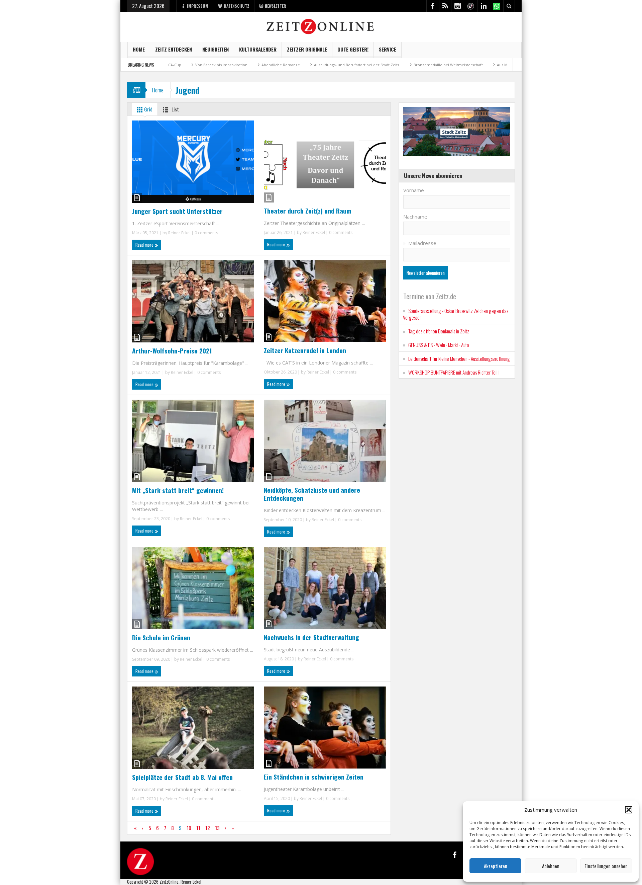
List (175, 109)
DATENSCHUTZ (236, 6)
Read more (144, 244)
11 (198, 827)
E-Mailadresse (419, 243)
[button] (628, 809)
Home (139, 49)
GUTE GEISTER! (352, 49)
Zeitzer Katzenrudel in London (305, 350)
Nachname (415, 216)
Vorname (413, 190)
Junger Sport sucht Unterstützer (177, 211)
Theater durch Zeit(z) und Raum (307, 211)
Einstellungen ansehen (606, 866)
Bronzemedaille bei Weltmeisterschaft (412, 64)
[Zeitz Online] (321, 26)
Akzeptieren (495, 866)
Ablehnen (550, 866)
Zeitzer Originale (307, 49)
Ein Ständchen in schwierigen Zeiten (313, 777)
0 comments (206, 233)
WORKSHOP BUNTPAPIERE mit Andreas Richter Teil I (454, 372)
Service (387, 49)
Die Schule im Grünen (161, 637)
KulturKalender (258, 49)
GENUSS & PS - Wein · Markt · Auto (438, 344)
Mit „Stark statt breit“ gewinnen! (178, 490)
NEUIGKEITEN (215, 49)
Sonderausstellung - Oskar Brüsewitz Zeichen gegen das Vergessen (455, 314)
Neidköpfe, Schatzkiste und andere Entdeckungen (312, 494)
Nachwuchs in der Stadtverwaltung (311, 637)
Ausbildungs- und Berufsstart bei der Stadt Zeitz (321, 64)
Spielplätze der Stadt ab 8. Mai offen (182, 777)
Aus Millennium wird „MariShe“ (489, 64)
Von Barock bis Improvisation (185, 64)
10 (189, 827)
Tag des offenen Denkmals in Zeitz (438, 331)
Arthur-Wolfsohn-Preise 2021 (172, 350)
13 (217, 827)
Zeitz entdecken (173, 49)
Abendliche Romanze (245, 64)
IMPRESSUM (197, 6)
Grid (147, 109)
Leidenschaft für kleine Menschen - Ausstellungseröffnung (459, 358)
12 (207, 827)
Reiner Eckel (179, 233)
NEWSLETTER (275, 6)
